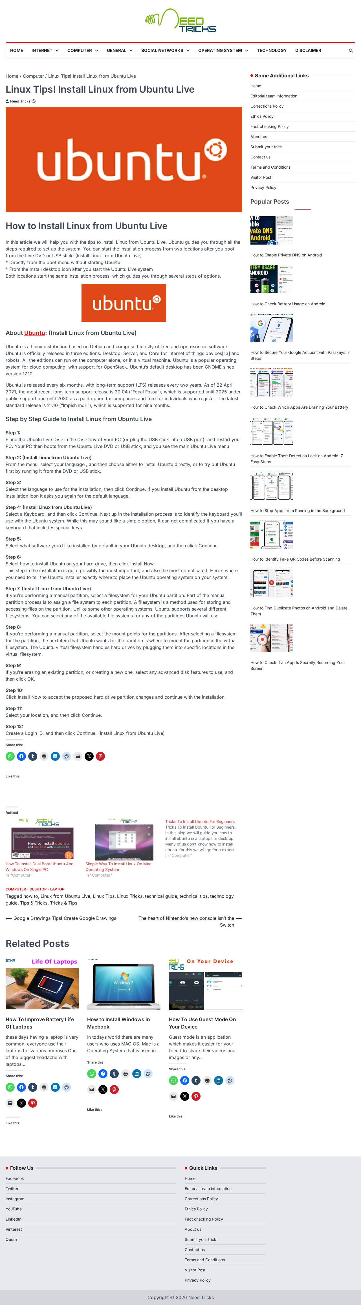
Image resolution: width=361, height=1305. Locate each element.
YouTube (14, 1208)
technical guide (161, 896)
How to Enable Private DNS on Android (286, 254)
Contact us (260, 156)
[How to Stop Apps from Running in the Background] (271, 486)
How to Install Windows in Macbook (118, 1023)
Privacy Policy (263, 187)
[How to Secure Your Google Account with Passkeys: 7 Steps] (271, 328)
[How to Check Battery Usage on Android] (271, 279)
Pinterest (14, 1229)
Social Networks (162, 50)
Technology (272, 50)
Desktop (38, 889)
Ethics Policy (262, 116)
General (116, 50)
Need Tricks (20, 101)
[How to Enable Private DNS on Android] (271, 230)
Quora (11, 1239)
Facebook (15, 1178)
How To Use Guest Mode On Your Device (202, 1023)
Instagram (15, 1198)
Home (16, 50)
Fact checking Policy (269, 126)
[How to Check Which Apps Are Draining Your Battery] (271, 382)
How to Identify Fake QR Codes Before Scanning (295, 559)
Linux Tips (104, 896)
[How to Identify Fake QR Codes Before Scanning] (271, 534)
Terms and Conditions (270, 167)
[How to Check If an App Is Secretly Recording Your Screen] (271, 638)
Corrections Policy (267, 106)
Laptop (57, 889)
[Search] (351, 50)
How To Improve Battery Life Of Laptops (40, 1023)
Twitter (12, 1188)
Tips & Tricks (33, 903)
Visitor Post (260, 177)
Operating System (220, 50)
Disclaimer (308, 50)
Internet (42, 50)
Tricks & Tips (63, 903)
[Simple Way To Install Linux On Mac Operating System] (122, 840)
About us (258, 136)
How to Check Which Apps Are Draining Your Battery (299, 406)
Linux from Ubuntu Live (65, 896)
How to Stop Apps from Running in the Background (297, 510)
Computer (79, 50)
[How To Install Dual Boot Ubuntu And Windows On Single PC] (43, 840)
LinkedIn (13, 1219)
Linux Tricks (129, 896)
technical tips (194, 896)
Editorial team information (273, 95)
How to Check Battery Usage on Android (287, 303)
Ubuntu (34, 332)
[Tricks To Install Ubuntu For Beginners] (205, 838)
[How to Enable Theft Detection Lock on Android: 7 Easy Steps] (271, 431)
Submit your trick (266, 146)
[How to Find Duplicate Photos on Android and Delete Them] (271, 583)
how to (30, 896)
